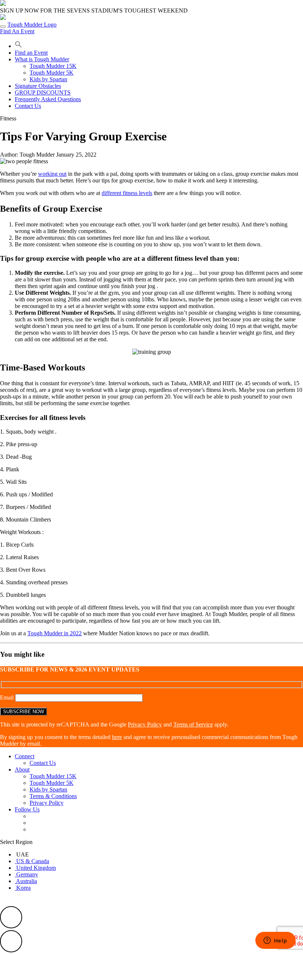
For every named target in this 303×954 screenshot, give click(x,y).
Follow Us (27, 809)
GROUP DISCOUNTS (43, 92)
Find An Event (17, 31)
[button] (18, 46)
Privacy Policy (145, 724)
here (117, 737)
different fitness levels (127, 193)
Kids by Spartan (48, 79)
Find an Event (31, 52)
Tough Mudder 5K (52, 72)
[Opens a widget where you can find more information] (275, 941)
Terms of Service (193, 724)
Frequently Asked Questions (48, 99)
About (22, 769)
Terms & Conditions (53, 796)
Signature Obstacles (38, 86)
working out (52, 174)
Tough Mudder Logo (32, 24)
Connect (24, 756)
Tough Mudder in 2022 (54, 633)
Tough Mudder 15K (53, 66)
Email (7, 697)
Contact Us (28, 106)
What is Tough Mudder (42, 59)
